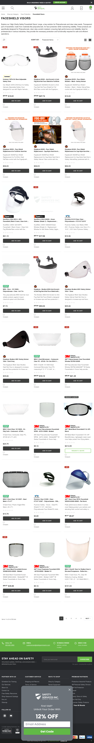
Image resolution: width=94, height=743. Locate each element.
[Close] (91, 2)
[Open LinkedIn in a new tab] (5, 716)
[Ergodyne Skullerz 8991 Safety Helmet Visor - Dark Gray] (16, 339)
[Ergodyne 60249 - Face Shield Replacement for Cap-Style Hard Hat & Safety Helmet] (78, 129)
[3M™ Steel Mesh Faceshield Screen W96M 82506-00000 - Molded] (16, 549)
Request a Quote (78, 451)
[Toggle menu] (3, 7)
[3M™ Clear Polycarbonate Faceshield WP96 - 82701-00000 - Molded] (47, 409)
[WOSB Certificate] (17, 731)
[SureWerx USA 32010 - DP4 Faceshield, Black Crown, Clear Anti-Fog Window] (16, 199)
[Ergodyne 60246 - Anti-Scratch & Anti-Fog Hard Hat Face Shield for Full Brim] (47, 59)
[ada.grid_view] (90, 39)
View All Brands (79, 705)
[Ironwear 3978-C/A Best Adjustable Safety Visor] (16, 59)
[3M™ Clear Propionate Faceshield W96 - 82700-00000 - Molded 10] (47, 549)
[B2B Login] (81, 8)
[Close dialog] (69, 690)
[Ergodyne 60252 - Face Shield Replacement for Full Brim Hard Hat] (16, 129)
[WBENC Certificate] (7, 731)
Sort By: (35, 40)
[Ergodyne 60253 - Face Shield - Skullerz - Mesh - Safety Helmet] (78, 59)
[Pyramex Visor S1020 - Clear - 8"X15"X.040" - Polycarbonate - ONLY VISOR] (47, 479)
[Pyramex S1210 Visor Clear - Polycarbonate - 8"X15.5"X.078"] (78, 199)
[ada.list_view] (85, 39)
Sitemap (4, 702)
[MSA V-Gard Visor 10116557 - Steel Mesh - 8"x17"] (16, 479)
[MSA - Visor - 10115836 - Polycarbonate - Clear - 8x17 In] (16, 269)
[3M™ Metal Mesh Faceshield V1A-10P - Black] (78, 409)
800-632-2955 (9, 645)
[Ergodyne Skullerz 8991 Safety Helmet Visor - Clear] (78, 269)
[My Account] (72, 8)
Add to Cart (16, 101)
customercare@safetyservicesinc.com (38, 645)
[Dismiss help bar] (91, 740)
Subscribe (84, 659)
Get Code (47, 731)
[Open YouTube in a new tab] (11, 716)
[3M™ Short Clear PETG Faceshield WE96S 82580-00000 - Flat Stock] (78, 479)
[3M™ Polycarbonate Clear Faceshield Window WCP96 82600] (78, 339)
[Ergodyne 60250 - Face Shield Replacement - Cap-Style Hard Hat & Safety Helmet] (47, 129)
